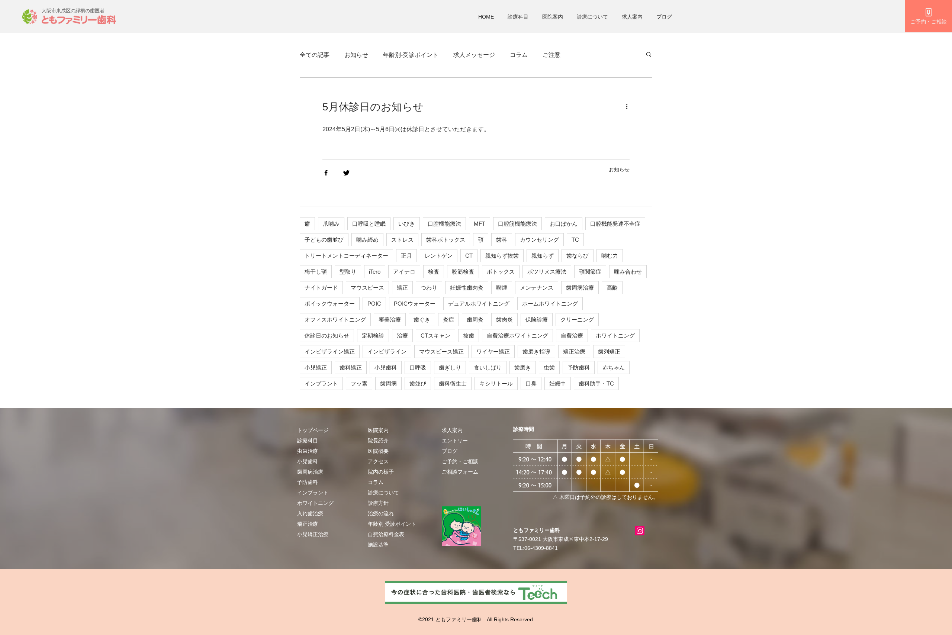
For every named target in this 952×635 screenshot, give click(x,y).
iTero (374, 271)
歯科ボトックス (445, 239)
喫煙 (501, 287)
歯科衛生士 (453, 383)
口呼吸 (417, 367)
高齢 (612, 287)
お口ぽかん (564, 223)
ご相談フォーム (460, 472)
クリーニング (577, 319)
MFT (479, 223)
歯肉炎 (504, 319)
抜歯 (468, 335)
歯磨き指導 (536, 351)
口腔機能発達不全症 (615, 223)
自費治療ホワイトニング (517, 335)
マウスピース (367, 287)
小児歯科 (385, 367)
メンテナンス (536, 287)
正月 (406, 255)
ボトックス (501, 271)
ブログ (664, 17)
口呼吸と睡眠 (369, 223)
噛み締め (367, 239)
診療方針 (378, 503)
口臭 (531, 383)
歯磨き (522, 367)
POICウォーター (414, 303)
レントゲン (439, 255)
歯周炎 (475, 319)
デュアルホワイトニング (478, 303)
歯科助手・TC (596, 383)
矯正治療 (574, 351)
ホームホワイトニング (550, 303)
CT (469, 255)
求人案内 (632, 17)
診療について (592, 17)
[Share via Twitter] (346, 172)
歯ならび (577, 255)
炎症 (448, 319)
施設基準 (378, 545)
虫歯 (549, 367)
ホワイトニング (615, 335)
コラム (519, 55)
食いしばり (488, 367)
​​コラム (375, 482)
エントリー (455, 441)
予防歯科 (578, 367)
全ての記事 (314, 55)
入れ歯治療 (310, 513)
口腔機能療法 (444, 223)
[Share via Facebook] (325, 172)
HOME (486, 17)
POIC (374, 303)
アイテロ (404, 271)
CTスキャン (435, 335)
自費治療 (572, 335)
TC (575, 239)
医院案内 (552, 17)
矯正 (402, 287)
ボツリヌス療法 (546, 271)
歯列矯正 (609, 351)
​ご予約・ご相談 (460, 461)
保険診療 (536, 319)
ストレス (402, 239)
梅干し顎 (316, 271)
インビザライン (386, 351)
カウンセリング (539, 239)
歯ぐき (422, 319)
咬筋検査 (463, 271)
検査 (433, 271)
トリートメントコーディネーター (346, 255)
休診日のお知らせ (327, 335)
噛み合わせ (628, 271)
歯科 (501, 239)
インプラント (321, 383)
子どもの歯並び (324, 239)
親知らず (542, 255)
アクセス (378, 461)
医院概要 (378, 451)
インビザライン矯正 (330, 351)
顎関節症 (590, 271)
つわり (429, 287)
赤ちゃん (613, 367)
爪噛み (331, 223)
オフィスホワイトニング (335, 319)
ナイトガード (321, 287)
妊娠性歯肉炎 (466, 287)
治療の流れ (381, 513)
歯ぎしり (450, 367)
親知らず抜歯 (502, 255)
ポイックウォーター (330, 303)
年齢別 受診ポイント (392, 524)
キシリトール (496, 383)
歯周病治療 (580, 287)
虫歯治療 (307, 451)
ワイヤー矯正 (493, 351)
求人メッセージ (474, 55)
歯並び (417, 383)
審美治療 (390, 319)
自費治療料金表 (386, 534)
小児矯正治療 (312, 534)
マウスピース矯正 (441, 351)
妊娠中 (557, 383)
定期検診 (373, 335)
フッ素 (359, 383)
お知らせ (356, 55)
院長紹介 (378, 441)
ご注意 (551, 55)
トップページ (312, 430)
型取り (348, 271)
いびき (406, 223)
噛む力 (609, 255)
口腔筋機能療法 (517, 223)
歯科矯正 (351, 367)
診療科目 (518, 17)
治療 (402, 335)
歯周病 (388, 383)
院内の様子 (381, 472)
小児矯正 (316, 367)
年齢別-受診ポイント (410, 55)
